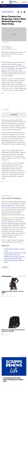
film (19, 78)
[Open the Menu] (2, 2)
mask (14, 207)
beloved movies (5, 66)
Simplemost (21, 240)
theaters (7, 52)
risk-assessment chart (9, 120)
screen (18, 54)
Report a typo (5, 267)
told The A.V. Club (20, 144)
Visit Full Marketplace (21, 276)
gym (4, 129)
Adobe (7, 42)
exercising (22, 127)
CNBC (3, 172)
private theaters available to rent (17, 72)
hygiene (22, 201)
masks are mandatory (7, 205)
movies (17, 90)
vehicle (3, 178)
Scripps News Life (8, 12)
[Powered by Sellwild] (24, 355)
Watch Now (24, 2)
